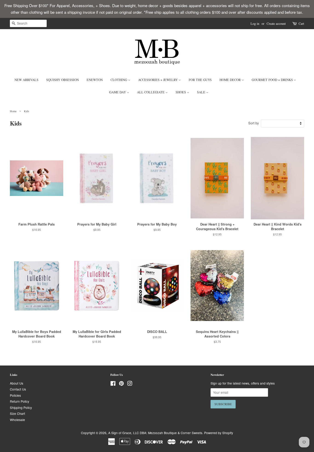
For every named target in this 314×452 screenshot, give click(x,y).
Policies (15, 395)
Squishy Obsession (62, 80)
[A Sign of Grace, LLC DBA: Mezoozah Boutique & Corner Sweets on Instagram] (129, 384)
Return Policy (19, 401)
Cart (301, 23)
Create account (276, 23)
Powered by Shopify (218, 432)
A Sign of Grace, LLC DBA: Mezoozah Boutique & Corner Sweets (155, 432)
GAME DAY (118, 92)
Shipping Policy (21, 407)
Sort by (253, 122)
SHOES (181, 92)
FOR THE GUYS (200, 80)
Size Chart (17, 413)
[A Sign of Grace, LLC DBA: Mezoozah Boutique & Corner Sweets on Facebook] (113, 384)
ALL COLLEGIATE (151, 92)
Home (13, 111)
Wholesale (17, 419)
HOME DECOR (231, 80)
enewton (95, 80)
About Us (16, 383)
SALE (201, 92)
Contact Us (18, 389)
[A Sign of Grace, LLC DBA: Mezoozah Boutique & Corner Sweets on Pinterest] (121, 384)
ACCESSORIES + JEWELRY (158, 80)
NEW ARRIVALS (26, 80)
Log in (255, 23)
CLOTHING (119, 80)
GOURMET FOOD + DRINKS (273, 80)
